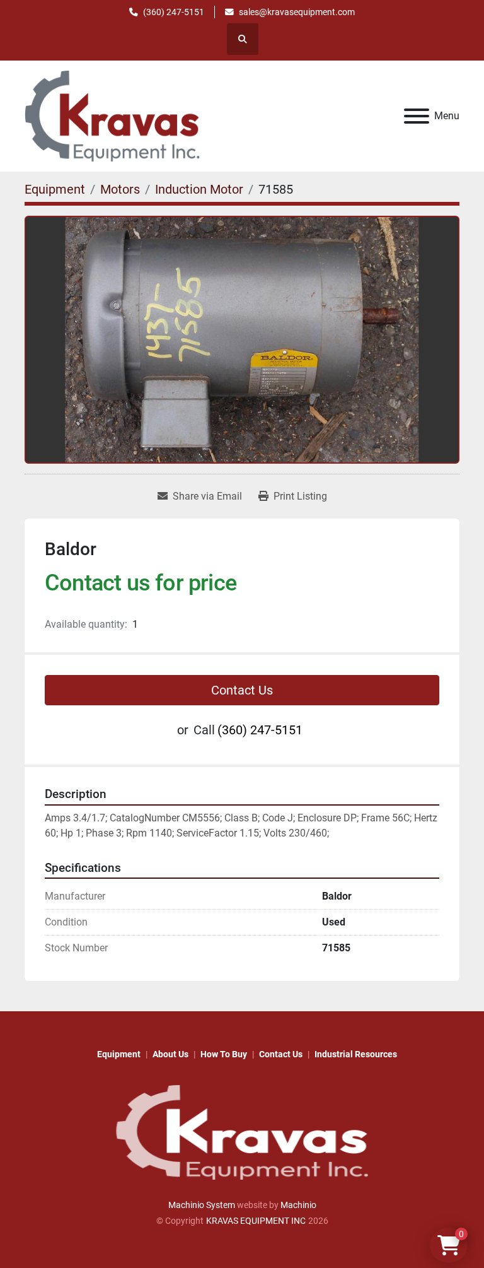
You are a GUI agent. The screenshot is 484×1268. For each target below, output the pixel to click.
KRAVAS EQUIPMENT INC (256, 1221)
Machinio (298, 1205)
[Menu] (416, 116)
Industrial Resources (355, 1054)
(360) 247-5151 (173, 12)
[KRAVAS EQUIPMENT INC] (242, 1132)
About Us (170, 1054)
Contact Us (242, 690)
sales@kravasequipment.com (297, 12)
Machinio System (201, 1205)
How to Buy (223, 1054)
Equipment (119, 1054)
